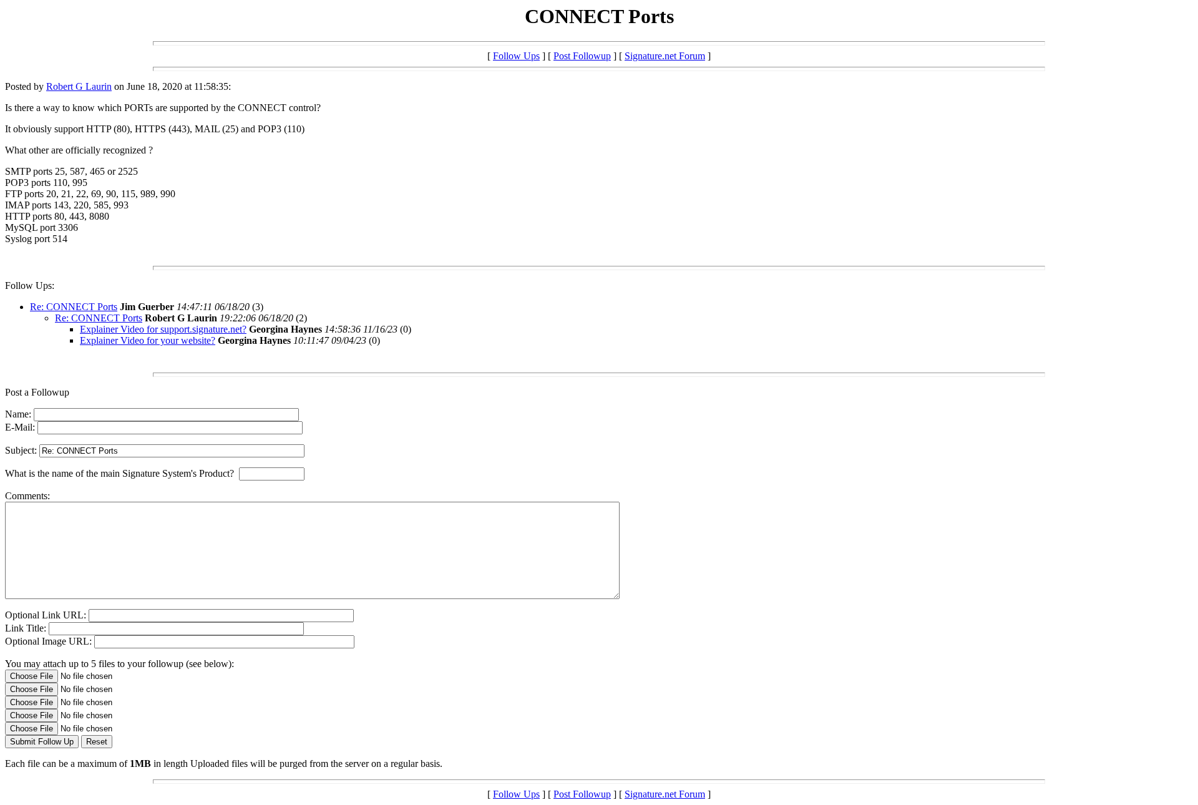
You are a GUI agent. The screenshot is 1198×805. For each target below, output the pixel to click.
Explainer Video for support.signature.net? (163, 329)
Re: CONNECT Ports (73, 306)
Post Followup (582, 56)
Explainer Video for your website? (147, 340)
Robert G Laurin (79, 86)
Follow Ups (516, 56)
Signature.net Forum (665, 56)
